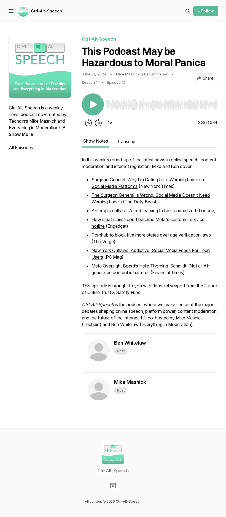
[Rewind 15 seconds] (88, 123)
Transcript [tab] (127, 141)
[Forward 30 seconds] (98, 123)
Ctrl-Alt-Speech (46, 11)
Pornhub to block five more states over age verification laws (151, 235)
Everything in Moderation (166, 324)
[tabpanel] (149, 244)
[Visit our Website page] (113, 485)
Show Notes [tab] (95, 141)
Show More (21, 134)
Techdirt (92, 324)
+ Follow (206, 11)
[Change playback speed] (109, 123)
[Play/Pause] (93, 104)
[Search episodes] (187, 11)
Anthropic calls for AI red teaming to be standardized (144, 210)
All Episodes (21, 147)
